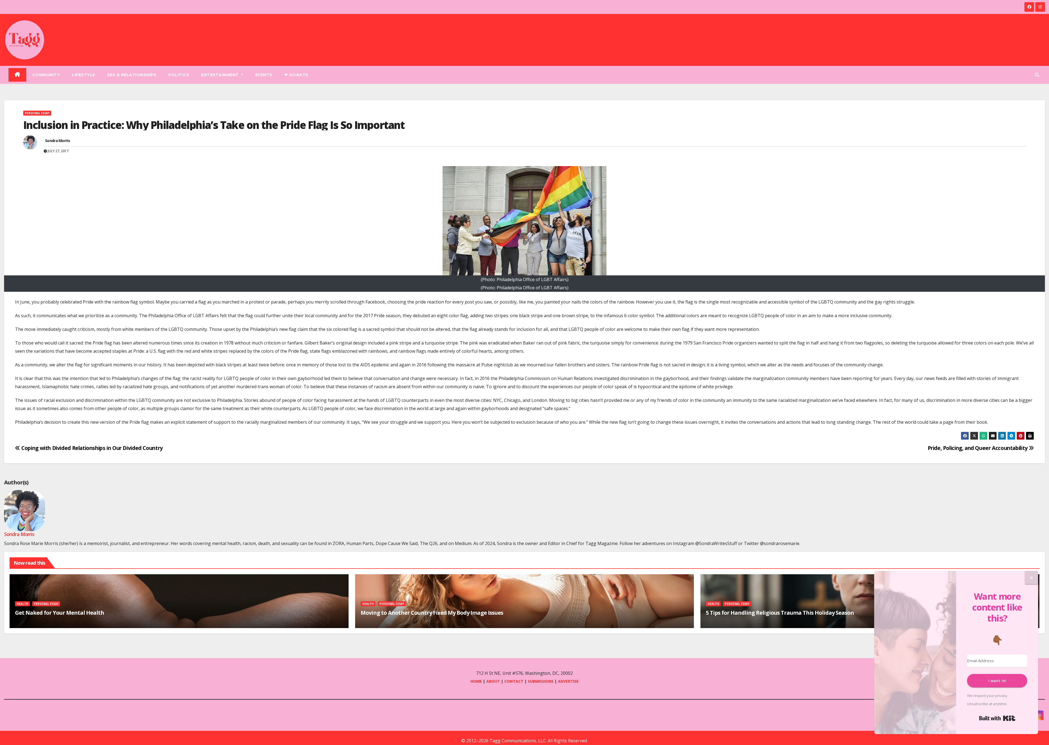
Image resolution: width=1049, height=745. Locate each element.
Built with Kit (997, 718)
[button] (1037, 75)
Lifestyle (83, 74)
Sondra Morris (57, 140)
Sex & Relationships (132, 74)
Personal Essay (37, 113)
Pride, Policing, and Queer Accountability (978, 448)
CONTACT (514, 681)
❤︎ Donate (296, 74)
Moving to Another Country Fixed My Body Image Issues (432, 612)
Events (263, 74)
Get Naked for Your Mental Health (59, 612)
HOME (476, 681)
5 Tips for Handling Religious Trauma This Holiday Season (780, 612)
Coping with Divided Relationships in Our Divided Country (91, 448)
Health (22, 604)
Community (46, 74)
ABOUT (493, 681)
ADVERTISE (568, 681)
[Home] (17, 75)
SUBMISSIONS (540, 681)
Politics (178, 74)
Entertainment (220, 74)
